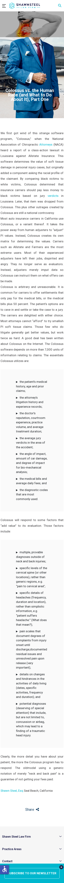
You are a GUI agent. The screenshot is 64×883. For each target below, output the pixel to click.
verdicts (53, 196)
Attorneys (45, 144)
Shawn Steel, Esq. (12, 790)
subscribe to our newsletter (32, 873)
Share (29, 809)
